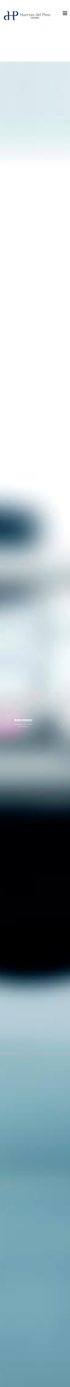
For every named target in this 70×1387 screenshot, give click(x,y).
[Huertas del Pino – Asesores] (27, 19)
